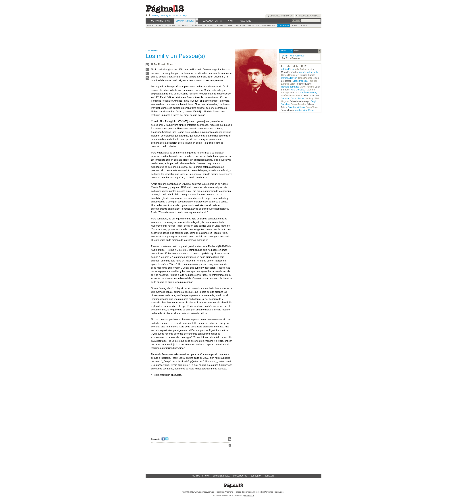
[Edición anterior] (146, 15)
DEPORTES (240, 25)
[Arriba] (230, 445)
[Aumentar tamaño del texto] (147, 70)
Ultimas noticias (201, 476)
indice (296, 51)
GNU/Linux (249, 495)
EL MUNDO (209, 25)
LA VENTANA (196, 25)
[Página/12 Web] (165, 12)
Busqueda (256, 476)
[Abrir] (197, 21)
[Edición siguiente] (149, 15)
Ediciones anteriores (281, 16)
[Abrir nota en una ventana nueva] (147, 65)
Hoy (185, 15)
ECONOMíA (170, 25)
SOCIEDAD (183, 25)
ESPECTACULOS (224, 25)
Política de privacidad (244, 492)
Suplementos (240, 476)
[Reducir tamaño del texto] (147, 74)
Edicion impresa (221, 476)
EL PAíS (159, 25)
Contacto (270, 476)
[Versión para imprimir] (147, 79)
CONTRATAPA (283, 25)
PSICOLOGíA (253, 25)
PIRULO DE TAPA (299, 25)
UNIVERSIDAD (268, 25)
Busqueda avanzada (309, 16)
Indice (150, 25)
